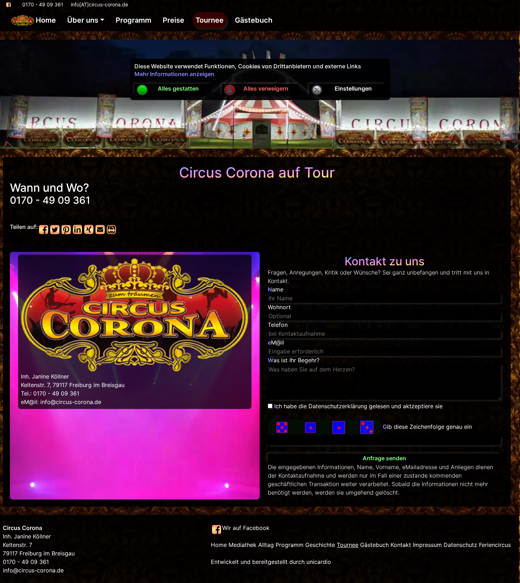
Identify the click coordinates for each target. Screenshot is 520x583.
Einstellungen (353, 88)
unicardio (318, 561)
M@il (276, 342)
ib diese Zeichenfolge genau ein (427, 427)
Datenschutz (460, 544)
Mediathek (242, 544)
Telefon (278, 324)
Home (45, 20)
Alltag (266, 544)
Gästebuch (253, 20)
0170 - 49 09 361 (42, 4)
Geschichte (320, 544)
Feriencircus (495, 544)
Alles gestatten (178, 88)
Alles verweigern (265, 88)
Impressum (427, 544)
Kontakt (401, 544)
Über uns (82, 20)
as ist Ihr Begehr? (293, 360)
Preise (173, 20)
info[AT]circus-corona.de (99, 4)
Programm (133, 20)
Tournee (210, 20)
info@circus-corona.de (70, 401)
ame (275, 289)
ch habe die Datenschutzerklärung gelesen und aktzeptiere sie (358, 406)
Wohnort (279, 307)
